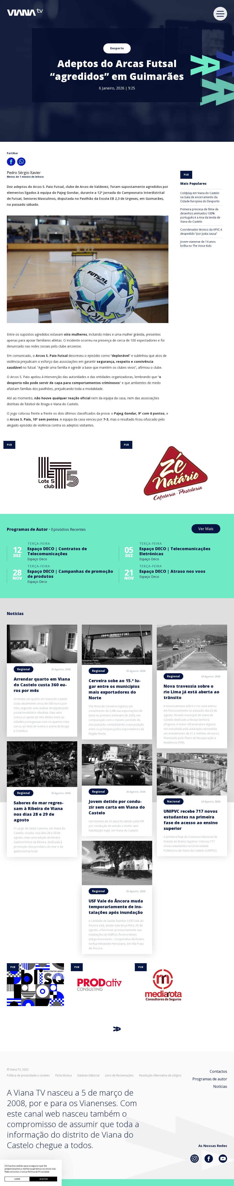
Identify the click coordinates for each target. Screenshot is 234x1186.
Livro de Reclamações (119, 1075)
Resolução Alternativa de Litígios (160, 1075)
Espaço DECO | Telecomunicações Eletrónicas (174, 551)
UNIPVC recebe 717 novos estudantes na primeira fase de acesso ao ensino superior (191, 819)
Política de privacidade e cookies (28, 1075)
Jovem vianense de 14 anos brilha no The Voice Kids (197, 244)
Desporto (117, 48)
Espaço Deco (37, 559)
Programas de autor (209, 1078)
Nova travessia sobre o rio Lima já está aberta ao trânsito (191, 691)
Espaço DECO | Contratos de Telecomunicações (57, 551)
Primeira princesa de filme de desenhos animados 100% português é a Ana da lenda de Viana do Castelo (200, 215)
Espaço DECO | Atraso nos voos (172, 571)
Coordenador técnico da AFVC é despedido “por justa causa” (201, 232)
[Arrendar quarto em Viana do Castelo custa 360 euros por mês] (42, 661)
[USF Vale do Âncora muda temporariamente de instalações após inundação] (117, 883)
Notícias (220, 1086)
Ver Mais (205, 528)
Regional (23, 669)
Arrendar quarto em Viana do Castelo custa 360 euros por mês (42, 684)
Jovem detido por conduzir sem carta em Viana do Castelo (117, 807)
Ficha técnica (63, 1075)
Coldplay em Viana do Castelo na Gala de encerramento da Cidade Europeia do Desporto (200, 197)
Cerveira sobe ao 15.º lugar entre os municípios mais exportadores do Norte (115, 689)
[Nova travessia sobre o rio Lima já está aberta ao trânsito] (192, 668)
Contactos (218, 1071)
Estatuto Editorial (88, 1075)
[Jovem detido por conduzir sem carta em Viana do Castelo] (117, 784)
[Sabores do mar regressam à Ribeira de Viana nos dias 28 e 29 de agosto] (42, 785)
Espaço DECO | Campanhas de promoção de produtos (70, 573)
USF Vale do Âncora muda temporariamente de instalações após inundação (116, 906)
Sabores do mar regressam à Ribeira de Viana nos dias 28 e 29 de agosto (39, 811)
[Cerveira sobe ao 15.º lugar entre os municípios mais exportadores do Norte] (117, 663)
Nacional (173, 801)
